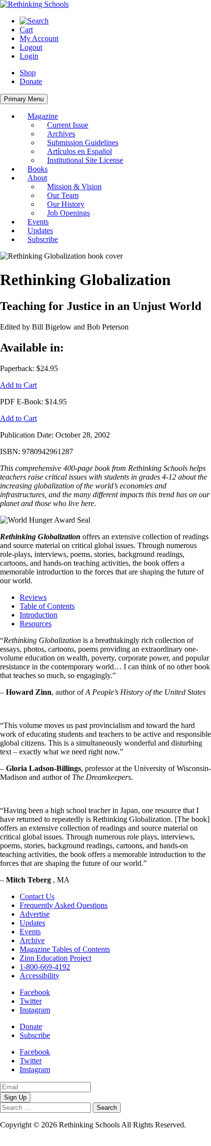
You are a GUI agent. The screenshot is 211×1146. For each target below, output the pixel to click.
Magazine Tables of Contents (65, 949)
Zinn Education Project (55, 958)
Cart (26, 29)
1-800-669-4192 (45, 967)
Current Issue (67, 125)
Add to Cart (18, 385)
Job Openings (68, 213)
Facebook (35, 992)
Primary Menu (24, 99)
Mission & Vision (74, 186)
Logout (31, 47)
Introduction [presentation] (38, 615)
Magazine (42, 116)
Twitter (31, 1001)
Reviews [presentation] (33, 597)
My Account (39, 38)
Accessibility (39, 975)
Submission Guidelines (82, 142)
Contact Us (37, 896)
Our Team (63, 195)
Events (38, 222)
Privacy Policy (22, 1133)
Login (29, 56)
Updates (40, 230)
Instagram (35, 1010)
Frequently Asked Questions (63, 905)
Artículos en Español (79, 151)
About (37, 178)
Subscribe (42, 239)
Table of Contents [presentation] (47, 606)
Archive (32, 940)
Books (37, 169)
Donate (31, 81)
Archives (61, 134)
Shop (28, 72)
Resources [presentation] (36, 623)
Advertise (35, 914)
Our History (65, 204)
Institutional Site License (85, 160)
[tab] (115, 597)
